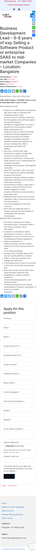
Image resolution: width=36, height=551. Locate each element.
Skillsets (7, 419)
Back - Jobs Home (9, 486)
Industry (7, 410)
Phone (7, 337)
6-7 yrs (19, 86)
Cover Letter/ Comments (14, 429)
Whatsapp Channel (22, 5)
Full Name (8, 318)
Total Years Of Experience (14, 401)
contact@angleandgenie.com (14, 538)
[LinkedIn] (34, 12)
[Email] (34, 24)
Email (6, 327)
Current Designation (12, 392)
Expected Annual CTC (13, 355)
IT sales (14, 77)
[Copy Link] (34, 31)
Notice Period (9, 383)
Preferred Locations (12, 373)
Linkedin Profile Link (11, 456)
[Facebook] (34, 16)
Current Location (11, 364)
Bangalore (14, 82)
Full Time (11, 79)
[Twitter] (34, 20)
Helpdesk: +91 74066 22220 (13, 527)
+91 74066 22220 (25, 1)
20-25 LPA (10, 84)
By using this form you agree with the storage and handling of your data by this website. (18, 468)
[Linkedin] (14, 9)
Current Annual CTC (12, 346)
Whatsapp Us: (10, 1)
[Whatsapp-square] (19, 9)
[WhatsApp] (34, 27)
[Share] (34, 35)
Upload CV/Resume (12, 442)
